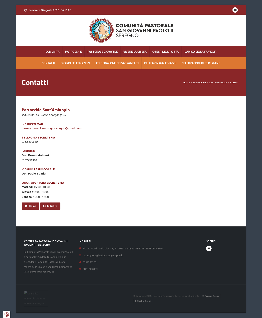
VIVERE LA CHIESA (135, 51)
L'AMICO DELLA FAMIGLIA (201, 51)
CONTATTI (48, 63)
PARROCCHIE (73, 51)
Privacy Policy (212, 296)
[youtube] (235, 10)
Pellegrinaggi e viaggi (160, 63)
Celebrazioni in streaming (201, 63)
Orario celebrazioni (75, 63)
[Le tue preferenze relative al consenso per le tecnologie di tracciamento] (6, 314)
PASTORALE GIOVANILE (102, 51)
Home (186, 82)
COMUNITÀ (52, 51)
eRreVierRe (193, 296)
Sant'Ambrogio (218, 82)
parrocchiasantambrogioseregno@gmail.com (52, 128)
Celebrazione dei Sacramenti (117, 63)
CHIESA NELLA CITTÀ (165, 51)
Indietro (52, 206)
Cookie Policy (144, 301)
